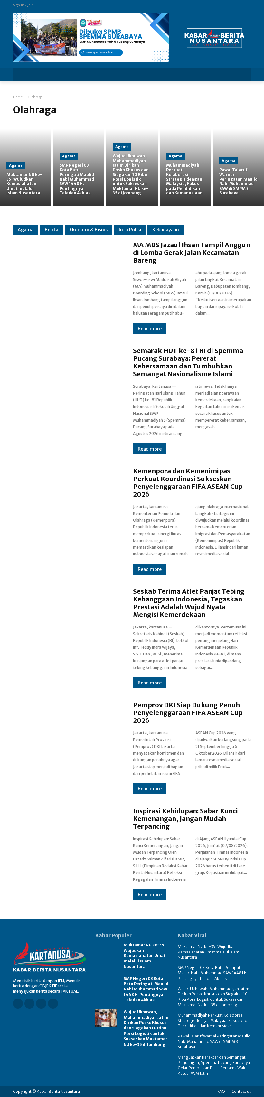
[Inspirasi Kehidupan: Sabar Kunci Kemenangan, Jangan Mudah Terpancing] (66, 850)
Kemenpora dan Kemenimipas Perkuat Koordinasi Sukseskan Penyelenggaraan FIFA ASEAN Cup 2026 (188, 482)
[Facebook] (18, 1004)
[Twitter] (53, 1004)
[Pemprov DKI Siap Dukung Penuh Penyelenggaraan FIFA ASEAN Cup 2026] (66, 744)
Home (18, 97)
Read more (150, 328)
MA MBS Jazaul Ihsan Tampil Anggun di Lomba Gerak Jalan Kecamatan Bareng (191, 252)
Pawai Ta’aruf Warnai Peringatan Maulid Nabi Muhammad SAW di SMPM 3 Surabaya (214, 1041)
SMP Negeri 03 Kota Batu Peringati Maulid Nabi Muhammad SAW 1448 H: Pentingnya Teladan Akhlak (146, 989)
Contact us (241, 1091)
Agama (16, 165)
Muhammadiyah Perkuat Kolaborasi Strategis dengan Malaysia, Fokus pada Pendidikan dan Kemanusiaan (214, 1020)
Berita (51, 230)
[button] (241, 74)
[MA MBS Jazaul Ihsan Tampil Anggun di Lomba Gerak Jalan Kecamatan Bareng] (66, 284)
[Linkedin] (41, 1004)
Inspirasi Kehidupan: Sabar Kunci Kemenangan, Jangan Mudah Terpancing (185, 818)
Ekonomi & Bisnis (89, 230)
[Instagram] (29, 1004)
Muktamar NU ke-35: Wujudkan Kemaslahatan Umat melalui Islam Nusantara (144, 956)
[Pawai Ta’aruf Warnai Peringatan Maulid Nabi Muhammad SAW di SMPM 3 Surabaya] (238, 167)
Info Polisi (130, 230)
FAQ (221, 1091)
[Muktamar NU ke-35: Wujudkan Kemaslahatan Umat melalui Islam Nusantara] (25, 167)
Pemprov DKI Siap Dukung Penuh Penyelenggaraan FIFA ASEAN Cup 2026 (188, 712)
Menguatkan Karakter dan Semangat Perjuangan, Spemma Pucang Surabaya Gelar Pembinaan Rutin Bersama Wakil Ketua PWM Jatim (214, 1065)
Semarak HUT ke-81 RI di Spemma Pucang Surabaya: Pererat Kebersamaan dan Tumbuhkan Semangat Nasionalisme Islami (188, 362)
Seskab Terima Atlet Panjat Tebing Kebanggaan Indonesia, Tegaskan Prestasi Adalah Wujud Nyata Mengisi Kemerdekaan (188, 602)
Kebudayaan (165, 230)
